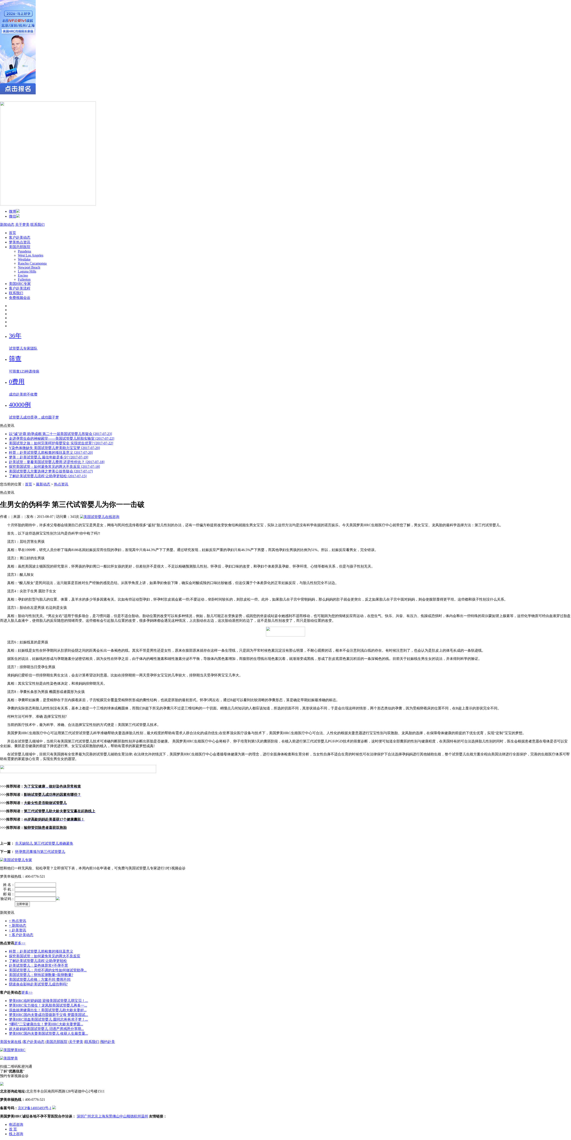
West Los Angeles (30, 255)
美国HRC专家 (20, 284)
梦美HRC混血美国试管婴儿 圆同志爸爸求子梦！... (48, 1019)
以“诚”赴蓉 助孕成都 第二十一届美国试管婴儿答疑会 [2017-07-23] (60, 434)
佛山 (116, 1116)
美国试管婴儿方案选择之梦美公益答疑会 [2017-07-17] (51, 471)
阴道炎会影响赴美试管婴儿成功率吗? (38, 984)
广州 (87, 1116)
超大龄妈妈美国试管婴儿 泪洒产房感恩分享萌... (46, 1029)
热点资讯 (61, 484)
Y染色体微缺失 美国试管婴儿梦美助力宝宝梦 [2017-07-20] (54, 448)
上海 (101, 1116)
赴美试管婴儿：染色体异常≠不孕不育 (38, 965)
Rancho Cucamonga (32, 263)
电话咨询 (16, 1124)
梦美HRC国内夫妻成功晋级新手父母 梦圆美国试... (48, 1015)
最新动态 (43, 484)
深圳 (80, 1116)
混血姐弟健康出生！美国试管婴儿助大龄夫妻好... (48, 1010)
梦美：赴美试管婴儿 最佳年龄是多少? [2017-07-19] (48, 457)
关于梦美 (22, 224)
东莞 (108, 1116)
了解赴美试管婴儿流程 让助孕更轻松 (38, 961)
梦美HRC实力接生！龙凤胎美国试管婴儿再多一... (48, 1005)
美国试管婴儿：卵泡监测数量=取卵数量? (41, 975)
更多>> (19, 943)
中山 (123, 1116)
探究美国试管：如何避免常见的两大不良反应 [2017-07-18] (54, 466)
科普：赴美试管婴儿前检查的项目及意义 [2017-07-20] (51, 452)
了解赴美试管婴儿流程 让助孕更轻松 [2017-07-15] (48, 476)
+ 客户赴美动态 (21, 935)
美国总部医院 (19, 247)
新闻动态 (7, 224)
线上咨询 (16, 1134)
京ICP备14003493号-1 (34, 1108)
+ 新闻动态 (17, 925)
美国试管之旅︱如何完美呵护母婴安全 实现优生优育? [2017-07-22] (61, 443)
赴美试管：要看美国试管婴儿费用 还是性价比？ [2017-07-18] (56, 462)
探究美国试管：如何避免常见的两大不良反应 (44, 956)
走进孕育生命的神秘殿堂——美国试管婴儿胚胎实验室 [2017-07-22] (61, 438)
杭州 (137, 1116)
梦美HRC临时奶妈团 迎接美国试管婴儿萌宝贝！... (48, 1001)
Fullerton (24, 279)
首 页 (13, 1129)
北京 (94, 1116)
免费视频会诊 (19, 298)
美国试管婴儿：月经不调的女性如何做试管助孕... (48, 970)
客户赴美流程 (19, 288)
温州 (144, 1116)
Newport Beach (29, 267)
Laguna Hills (27, 271)
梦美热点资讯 (19, 242)
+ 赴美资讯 (17, 930)
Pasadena (24, 251)
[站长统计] (54, 1108)
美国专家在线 (10, 1042)
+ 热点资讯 (17, 921)
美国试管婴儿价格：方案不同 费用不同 (39, 979)
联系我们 (37, 224)
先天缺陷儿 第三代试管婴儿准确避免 (44, 843)
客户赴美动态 (19, 237)
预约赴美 (108, 1042)
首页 (12, 233)
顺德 (130, 1116)
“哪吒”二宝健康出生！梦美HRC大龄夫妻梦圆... (46, 1024)
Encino (23, 275)
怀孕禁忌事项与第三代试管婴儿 (40, 852)
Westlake (24, 259)
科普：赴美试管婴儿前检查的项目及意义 (41, 951)
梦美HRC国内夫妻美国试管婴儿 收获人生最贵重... (48, 1033)
